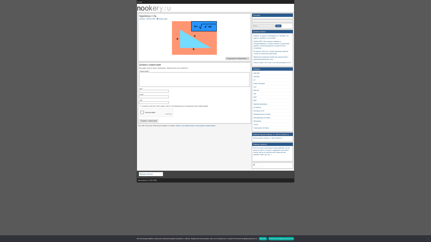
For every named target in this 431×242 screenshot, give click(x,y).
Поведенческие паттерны (262, 114)
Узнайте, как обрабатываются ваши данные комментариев (195, 125)
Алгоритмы (257, 107)
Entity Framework (259, 83)
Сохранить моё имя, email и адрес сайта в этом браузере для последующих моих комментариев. (175, 106)
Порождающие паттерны (261, 118)
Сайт (141, 100)
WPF (255, 100)
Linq (254, 87)
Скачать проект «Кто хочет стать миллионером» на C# (272, 62)
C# (254, 80)
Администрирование (260, 104)
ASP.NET (256, 77)
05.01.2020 (151, 19)
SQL (254, 94)
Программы (257, 121)
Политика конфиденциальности (281, 238)
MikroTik (256, 90)
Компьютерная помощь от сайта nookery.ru (267, 138)
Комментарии (162, 19)
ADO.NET (256, 73)
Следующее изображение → (237, 58)
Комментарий (144, 71)
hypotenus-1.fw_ (148, 16)
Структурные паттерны (261, 128)
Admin (143, 19)
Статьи (255, 124)
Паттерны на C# (258, 111)
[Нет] (428, 239)
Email (141, 94)
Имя (141, 89)
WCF (255, 97)
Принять (263, 238)
